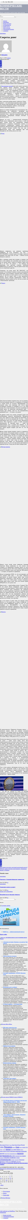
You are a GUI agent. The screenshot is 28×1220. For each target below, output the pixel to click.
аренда (13, 1147)
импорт (21, 1149)
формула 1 (2, 1161)
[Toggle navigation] (0, 15)
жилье (8, 1149)
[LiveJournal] (14, 67)
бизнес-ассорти (7, 23)
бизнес (21, 1147)
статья (17, 1157)
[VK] (14, 63)
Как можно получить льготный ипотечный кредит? (13, 867)
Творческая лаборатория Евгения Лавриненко (12, 1168)
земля (14, 1149)
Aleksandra (4, 55)
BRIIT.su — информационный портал (13, 931)
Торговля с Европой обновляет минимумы (12, 879)
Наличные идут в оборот (10, 987)
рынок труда (6, 26)
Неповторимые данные (9, 1063)
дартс (1, 1149)
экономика (6, 22)
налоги (20, 1153)
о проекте (5, 30)
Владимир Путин (4, 1145)
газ (27, 1147)
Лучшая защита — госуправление (12, 1004)
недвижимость (7, 25)
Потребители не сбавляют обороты (10, 894)
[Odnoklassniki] (14, 65)
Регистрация (6, 1191)
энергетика (18, 1161)
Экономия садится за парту (7, 887)
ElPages (10, 1024)
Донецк (10, 1145)
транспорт (21, 1159)
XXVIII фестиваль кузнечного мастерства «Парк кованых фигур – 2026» (15, 1101)
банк (17, 1147)
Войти (5, 1193)
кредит (2, 1153)
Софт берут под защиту (9, 1078)
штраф (10, 1161)
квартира (18, 1151)
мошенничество (13, 1153)
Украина (8, 1147)
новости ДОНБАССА (18, 1097)
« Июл (1, 1185)
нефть (13, 1156)
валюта (24, 1147)
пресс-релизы (6, 28)
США (2, 1147)
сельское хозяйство (10, 1157)
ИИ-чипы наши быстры (10, 1027)
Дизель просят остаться (9, 956)
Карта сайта (3, 934)
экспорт (13, 1161)
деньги (9, 58)
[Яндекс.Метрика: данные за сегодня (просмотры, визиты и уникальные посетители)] (5, 1198)
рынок (24, 1156)
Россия (23, 1145)
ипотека (12, 1151)
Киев (13, 1145)
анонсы (5, 21)
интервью (8, 1151)
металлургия (7, 1153)
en (7, 882)
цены (7, 1161)
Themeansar (3, 1212)
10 (0, 1178)
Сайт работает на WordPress (7, 1211)
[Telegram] (14, 61)
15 (10, 1178)
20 (6, 1180)
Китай (16, 1145)
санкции (2, 1157)
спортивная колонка (8, 29)
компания (24, 1151)
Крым (19, 1145)
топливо (12, 1159)
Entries (6, 1195)
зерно (18, 1149)
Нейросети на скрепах (9, 1046)
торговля (17, 1159)
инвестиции (3, 1151)
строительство (5, 1160)
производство (18, 1156)
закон (12, 1149)
